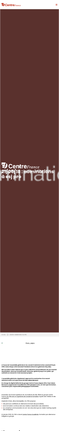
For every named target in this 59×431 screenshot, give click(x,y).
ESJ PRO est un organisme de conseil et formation (23, 396)
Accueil (4, 334)
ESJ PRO (48, 367)
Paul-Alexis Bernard (31, 380)
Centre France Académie (30, 414)
